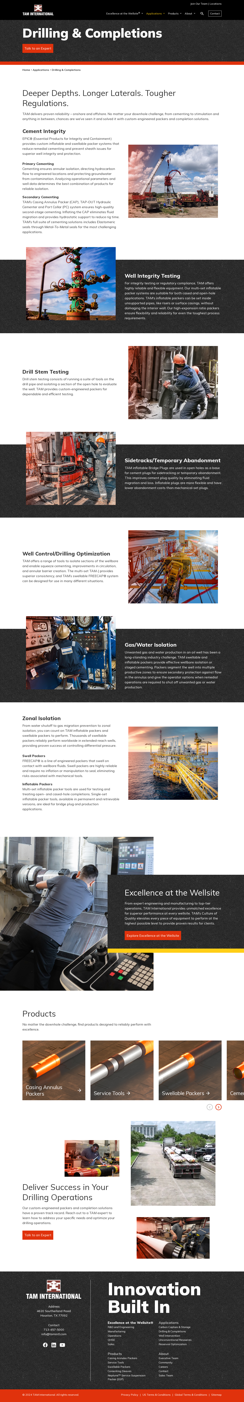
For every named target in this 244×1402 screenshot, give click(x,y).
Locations (216, 3)
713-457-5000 (54, 1330)
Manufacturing (116, 1331)
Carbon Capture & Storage (175, 1327)
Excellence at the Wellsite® (130, 1323)
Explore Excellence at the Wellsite (153, 935)
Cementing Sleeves (119, 1371)
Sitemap (216, 1394)
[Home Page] (38, 10)
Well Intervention (169, 1335)
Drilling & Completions (172, 1331)
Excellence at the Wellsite (123, 13)
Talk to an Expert (37, 48)
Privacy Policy (129, 1394)
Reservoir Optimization (173, 1344)
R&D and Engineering (121, 1327)
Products (173, 13)
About (188, 13)
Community (166, 1362)
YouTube (62, 1345)
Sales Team (166, 1375)
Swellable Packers (183, 1093)
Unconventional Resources (175, 1339)
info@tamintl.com (53, 1334)
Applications (154, 13)
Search (202, 13)
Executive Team (168, 1358)
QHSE (111, 1339)
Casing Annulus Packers (44, 1090)
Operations (114, 1335)
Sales (111, 1344)
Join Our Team (198, 3)
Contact (215, 13)
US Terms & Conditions (156, 1394)
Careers (163, 1366)
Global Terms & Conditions (191, 1394)
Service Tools (109, 1093)
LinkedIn (53, 1345)
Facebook (45, 1345)
